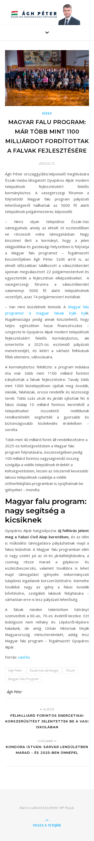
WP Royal (66, 807)
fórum (70, 670)
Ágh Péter (15, 670)
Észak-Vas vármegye (44, 670)
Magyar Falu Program (23, 679)
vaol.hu (24, 657)
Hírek (47, 113)
